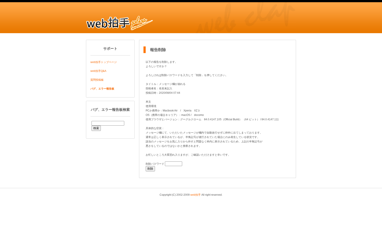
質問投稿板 (97, 79)
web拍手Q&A (98, 71)
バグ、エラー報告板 (102, 88)
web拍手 (195, 194)
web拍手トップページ (103, 62)
